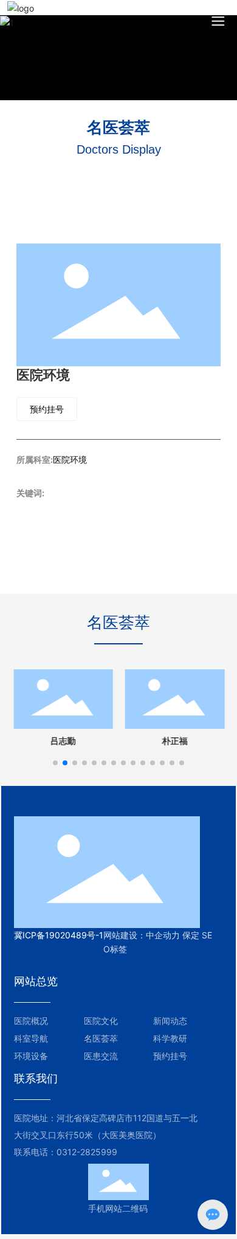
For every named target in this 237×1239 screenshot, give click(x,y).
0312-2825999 (87, 1152)
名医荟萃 (101, 1038)
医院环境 (70, 459)
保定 (190, 935)
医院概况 (31, 1020)
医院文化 (101, 1020)
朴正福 (174, 741)
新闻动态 (170, 1020)
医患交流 (101, 1056)
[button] (55, 762)
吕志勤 (62, 741)
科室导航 (31, 1038)
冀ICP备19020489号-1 (58, 935)
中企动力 (163, 935)
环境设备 (31, 1056)
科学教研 (170, 1038)
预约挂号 (170, 1056)
